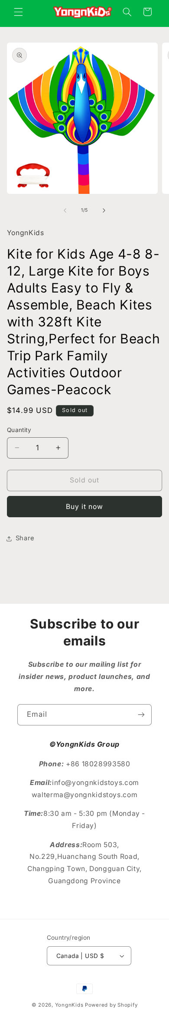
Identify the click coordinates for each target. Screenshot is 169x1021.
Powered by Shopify (111, 1005)
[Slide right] (104, 210)
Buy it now (85, 506)
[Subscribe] (141, 714)
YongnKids (69, 1005)
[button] (18, 12)
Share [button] (25, 538)
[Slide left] (65, 210)
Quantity (19, 429)
